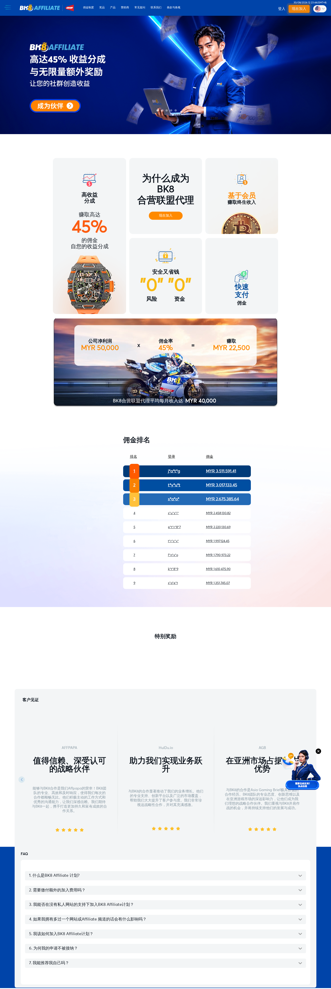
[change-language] (319, 8)
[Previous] (21, 779)
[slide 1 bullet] (157, 110)
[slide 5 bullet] (176, 110)
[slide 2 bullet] (162, 110)
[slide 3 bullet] (167, 110)
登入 (281, 9)
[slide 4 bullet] (171, 110)
